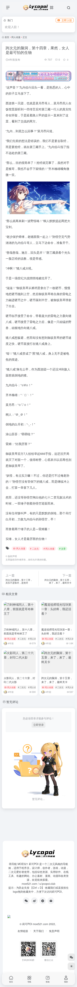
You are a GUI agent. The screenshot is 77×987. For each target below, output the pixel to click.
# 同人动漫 (49, 548)
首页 (7, 37)
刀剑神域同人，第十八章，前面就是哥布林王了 (19, 631)
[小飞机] (42, 900)
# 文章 (62, 548)
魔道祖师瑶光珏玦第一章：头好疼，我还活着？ (57, 631)
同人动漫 (15, 37)
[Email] (50, 900)
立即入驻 (66, 20)
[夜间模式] (71, 966)
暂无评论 (12, 702)
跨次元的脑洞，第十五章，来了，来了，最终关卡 (57, 680)
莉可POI (27, 924)
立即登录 (38, 725)
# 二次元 (34, 548)
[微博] (34, 900)
